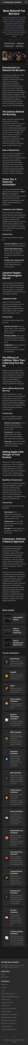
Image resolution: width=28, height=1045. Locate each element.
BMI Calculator (5, 1005)
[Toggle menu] (26, 2)
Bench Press (4, 984)
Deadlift (3, 987)
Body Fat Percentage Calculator (10, 996)
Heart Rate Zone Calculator (9, 1017)
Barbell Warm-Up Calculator (9, 1014)
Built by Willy (4, 977)
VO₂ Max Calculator (6, 1026)
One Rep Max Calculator (12, 2)
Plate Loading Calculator (8, 993)
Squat (3, 990)
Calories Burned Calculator (9, 1020)
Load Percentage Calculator (9, 1029)
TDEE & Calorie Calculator (8, 1008)
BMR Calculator (5, 999)
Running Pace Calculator (8, 1023)
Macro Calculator (6, 1011)
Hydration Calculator (7, 1002)
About (3, 974)
